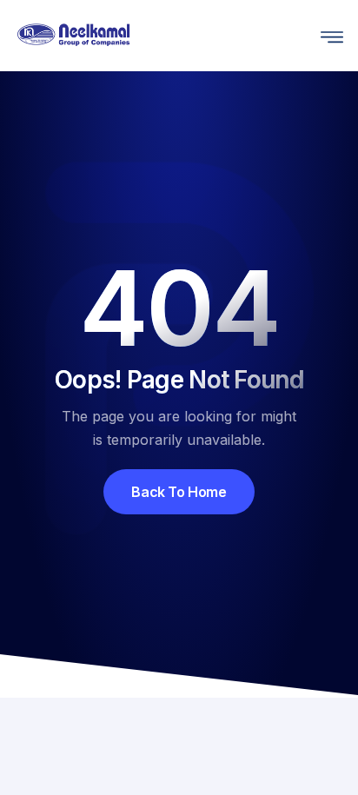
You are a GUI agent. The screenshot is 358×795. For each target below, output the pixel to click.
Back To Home (178, 491)
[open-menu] (327, 35)
